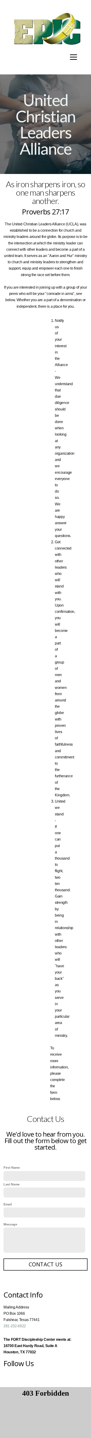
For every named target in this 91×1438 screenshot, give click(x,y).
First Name (12, 1167)
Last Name (12, 1184)
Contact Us (46, 1264)
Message (10, 1224)
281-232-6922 (15, 1326)
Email (8, 1204)
